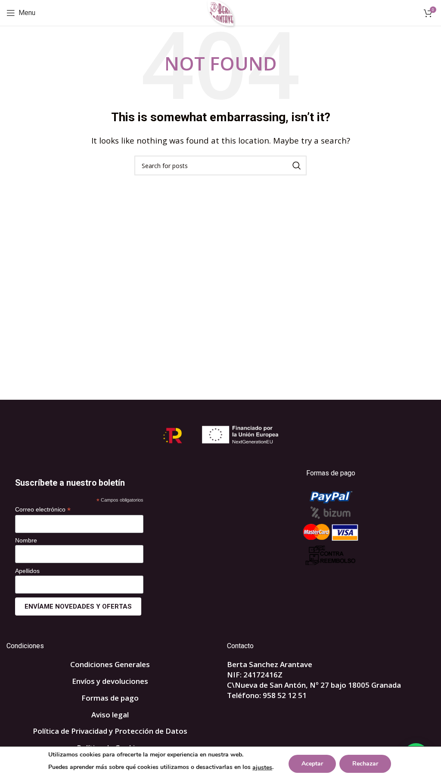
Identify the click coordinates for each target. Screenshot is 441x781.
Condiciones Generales (110, 664)
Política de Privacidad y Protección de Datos (110, 731)
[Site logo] (221, 12)
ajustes (262, 767)
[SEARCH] (297, 165)
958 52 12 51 (285, 695)
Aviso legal (110, 715)
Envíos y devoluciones (110, 681)
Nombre (26, 540)
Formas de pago (110, 698)
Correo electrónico (43, 509)
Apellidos (27, 570)
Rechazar (365, 764)
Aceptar (312, 764)
